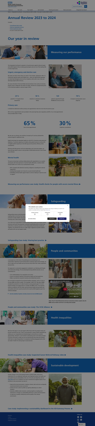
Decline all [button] (52, 218)
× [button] (67, 205)
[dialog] (47, 213)
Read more (48, 210)
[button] (32, 218)
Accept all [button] (62, 218)
